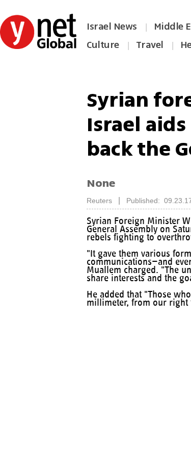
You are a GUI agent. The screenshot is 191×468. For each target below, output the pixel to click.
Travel (149, 45)
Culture (103, 45)
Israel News (112, 26)
